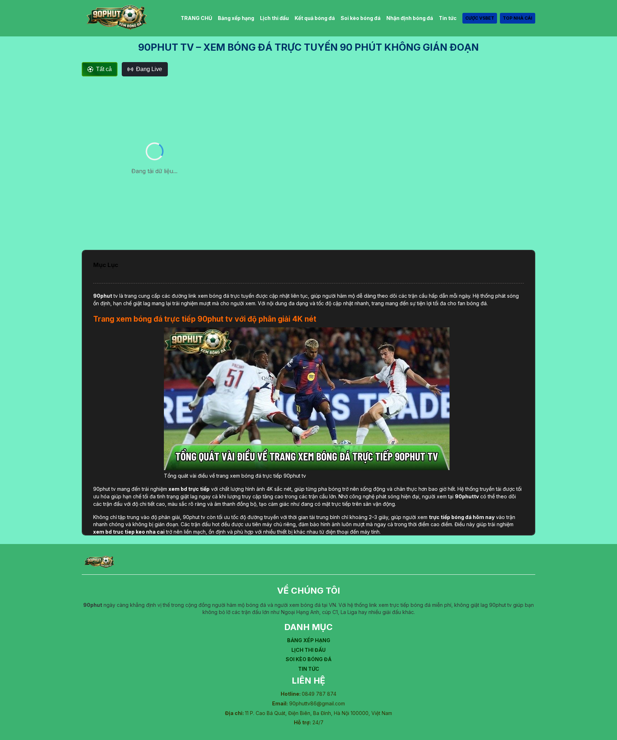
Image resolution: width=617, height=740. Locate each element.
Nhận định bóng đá (409, 18)
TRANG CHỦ (196, 18)
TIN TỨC (308, 669)
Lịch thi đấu (274, 18)
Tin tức (448, 18)
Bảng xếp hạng (236, 18)
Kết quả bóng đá (315, 18)
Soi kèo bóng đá (361, 18)
